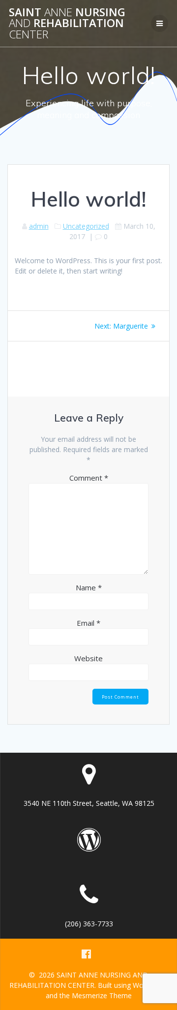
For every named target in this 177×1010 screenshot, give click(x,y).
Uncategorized (86, 226)
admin (39, 226)
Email (88, 623)
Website (88, 658)
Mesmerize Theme (102, 995)
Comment (88, 478)
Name (89, 587)
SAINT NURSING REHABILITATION (67, 23)
